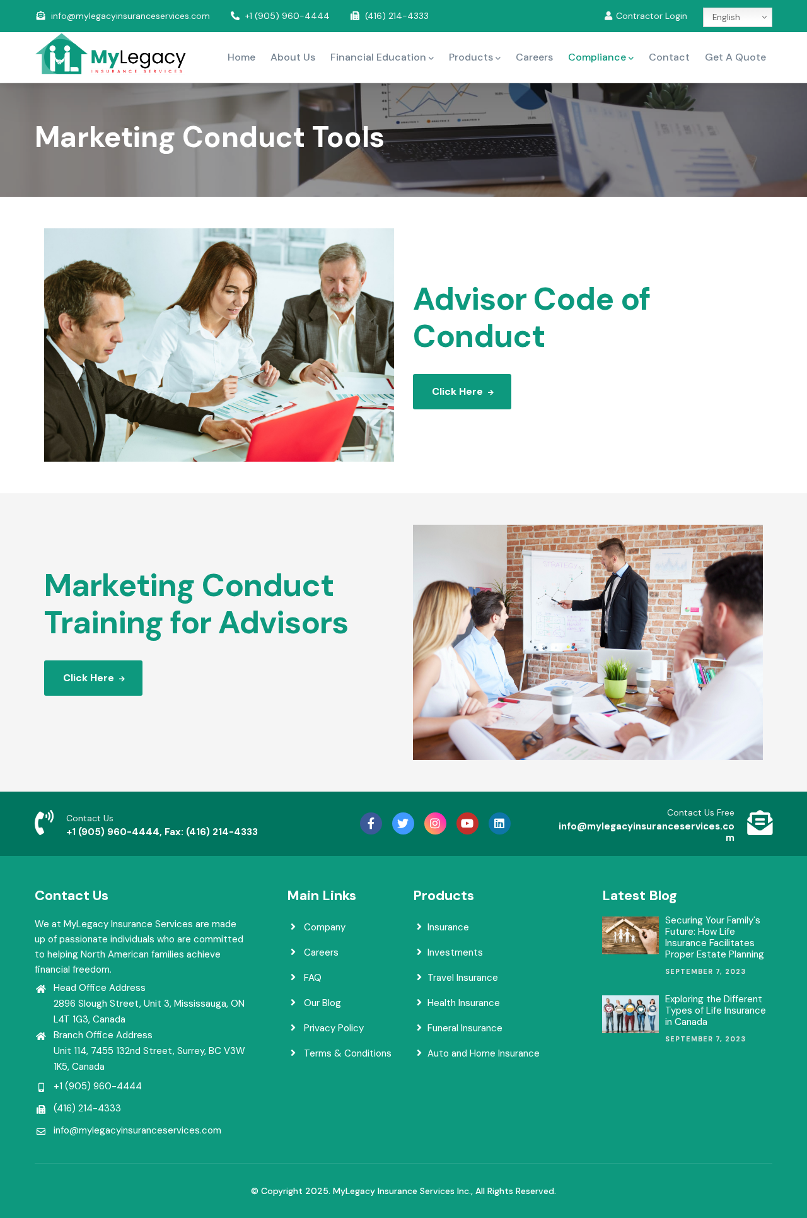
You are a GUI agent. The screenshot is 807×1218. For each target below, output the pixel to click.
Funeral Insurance (464, 1028)
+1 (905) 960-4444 (287, 15)
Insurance (448, 927)
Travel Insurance (462, 977)
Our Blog (321, 1003)
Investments (455, 952)
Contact (669, 57)
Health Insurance (463, 1003)
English (725, 17)
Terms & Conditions (346, 1053)
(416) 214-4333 (397, 15)
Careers (534, 57)
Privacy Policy (332, 1028)
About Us (292, 57)
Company (323, 927)
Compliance (597, 57)
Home (241, 57)
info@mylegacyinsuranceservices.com (130, 15)
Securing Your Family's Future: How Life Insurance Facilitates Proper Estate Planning (714, 937)
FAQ (311, 977)
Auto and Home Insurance (483, 1053)
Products (471, 57)
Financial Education (378, 57)
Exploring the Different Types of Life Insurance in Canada (715, 1010)
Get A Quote (735, 57)
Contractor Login (651, 15)
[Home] (110, 54)
